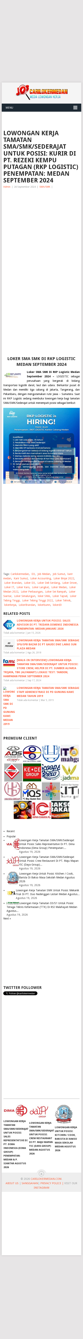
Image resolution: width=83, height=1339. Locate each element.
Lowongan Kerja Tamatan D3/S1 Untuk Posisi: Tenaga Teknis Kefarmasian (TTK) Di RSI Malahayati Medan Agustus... (42, 907)
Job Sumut (59, 574)
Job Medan (43, 574)
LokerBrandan (27, 604)
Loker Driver (69, 582)
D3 (33, 574)
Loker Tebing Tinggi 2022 (37, 600)
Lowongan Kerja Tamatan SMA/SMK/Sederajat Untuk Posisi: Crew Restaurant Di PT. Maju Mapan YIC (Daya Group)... (49, 860)
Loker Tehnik (63, 600)
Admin (6, 186)
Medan (7, 389)
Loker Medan (59, 587)
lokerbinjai (10, 604)
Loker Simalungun (24, 596)
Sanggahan (30, 1183)
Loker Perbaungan (32, 591)
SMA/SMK (44, 186)
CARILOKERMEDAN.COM (46, 1178)
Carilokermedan (20, 574)
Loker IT (9, 587)
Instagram (41, 1187)
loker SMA (44, 596)
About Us (12, 1183)
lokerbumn (44, 604)
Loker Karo (23, 587)
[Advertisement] (41, 41)
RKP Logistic (14, 398)
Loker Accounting (40, 578)
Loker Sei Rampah (55, 591)
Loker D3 (29, 582)
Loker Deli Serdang (48, 582)
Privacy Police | (52, 1183)
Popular (11, 836)
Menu (9, 107)
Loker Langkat (40, 587)
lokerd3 (57, 604)
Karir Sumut (21, 578)
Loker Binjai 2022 (63, 578)
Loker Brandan (13, 582)
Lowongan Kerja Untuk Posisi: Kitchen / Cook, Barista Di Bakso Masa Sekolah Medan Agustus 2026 (47, 877)
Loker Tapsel (60, 596)
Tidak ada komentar (14, 633)
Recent (11, 831)
